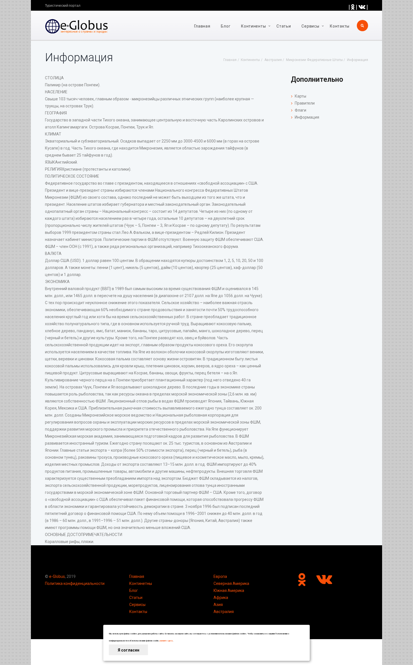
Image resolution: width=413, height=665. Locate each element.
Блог (225, 26)
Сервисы (137, 604)
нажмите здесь (166, 641)
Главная (202, 26)
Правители (305, 103)
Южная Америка (229, 590)
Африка (221, 597)
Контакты (340, 26)
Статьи (283, 26)
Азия (218, 604)
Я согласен (128, 650)
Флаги (300, 110)
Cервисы (310, 26)
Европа (220, 576)
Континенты (253, 26)
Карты (300, 96)
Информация (307, 117)
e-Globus (57, 576)
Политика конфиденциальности (75, 583)
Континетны (140, 583)
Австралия (224, 611)
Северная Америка (231, 583)
